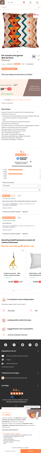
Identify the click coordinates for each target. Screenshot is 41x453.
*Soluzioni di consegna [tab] (10, 373)
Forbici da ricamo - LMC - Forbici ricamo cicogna (12, 274)
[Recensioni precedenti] (16, 405)
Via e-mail (11, 311)
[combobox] (20, 7)
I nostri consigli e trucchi (17, 335)
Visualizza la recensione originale (11, 211)
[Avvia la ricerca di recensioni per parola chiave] (39, 190)
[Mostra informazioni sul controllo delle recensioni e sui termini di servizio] (29, 399)
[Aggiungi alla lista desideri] (23, 251)
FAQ (36, 311)
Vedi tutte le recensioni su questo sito (22, 166)
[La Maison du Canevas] (2, 2)
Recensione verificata (9, 198)
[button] (30, 2)
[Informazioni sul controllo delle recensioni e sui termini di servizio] (30, 161)
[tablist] (20, 351)
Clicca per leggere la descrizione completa (16, 74)
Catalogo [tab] (5, 386)
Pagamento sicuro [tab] (8, 351)
